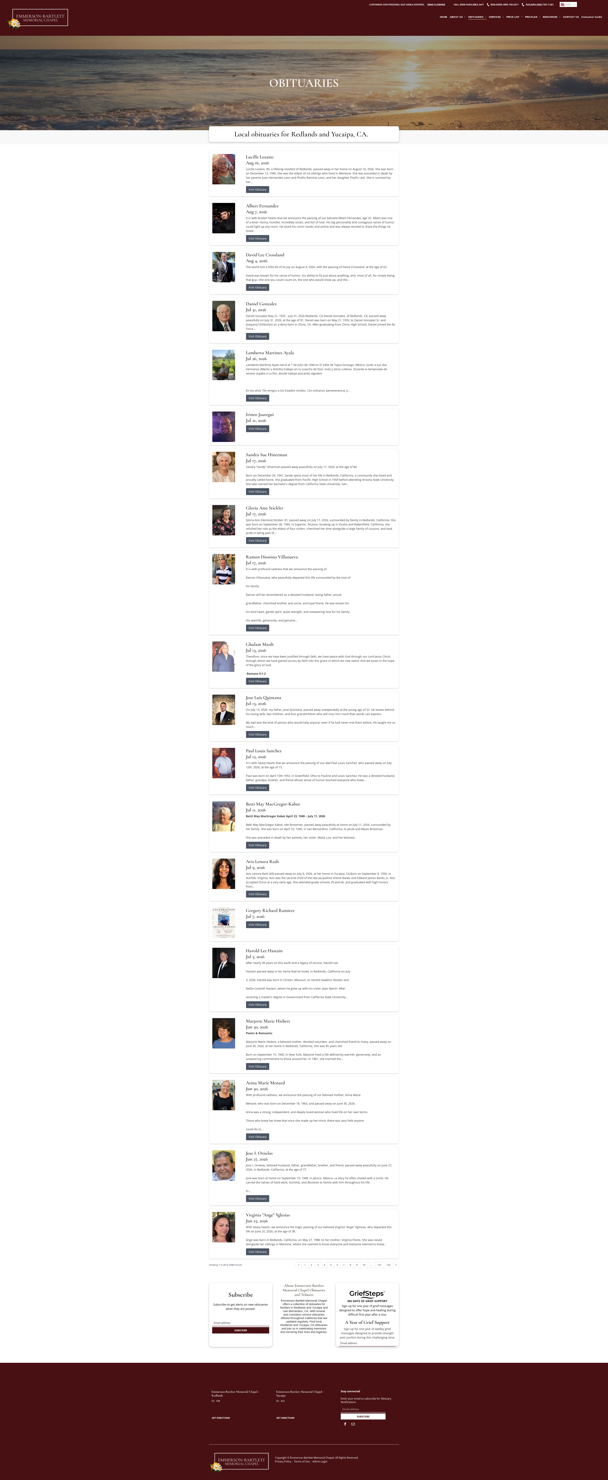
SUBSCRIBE (240, 1330)
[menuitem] (444, 17)
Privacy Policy (283, 1461)
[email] (353, 1424)
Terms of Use (302, 1461)
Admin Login (319, 1461)
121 (379, 1264)
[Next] (396, 1265)
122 (388, 1264)
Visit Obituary (258, 189)
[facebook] (345, 1424)
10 (364, 1264)
